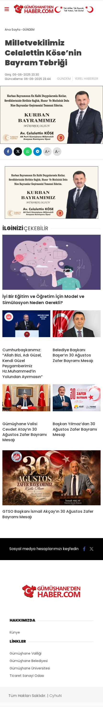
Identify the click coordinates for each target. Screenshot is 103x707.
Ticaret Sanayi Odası (27, 675)
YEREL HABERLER (86, 78)
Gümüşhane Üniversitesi (30, 668)
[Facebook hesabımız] (84, 549)
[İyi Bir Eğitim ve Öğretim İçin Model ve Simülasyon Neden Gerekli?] (51, 262)
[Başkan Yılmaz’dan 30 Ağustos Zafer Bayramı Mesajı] (77, 401)
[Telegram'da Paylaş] (37, 151)
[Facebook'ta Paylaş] (8, 151)
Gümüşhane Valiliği (25, 653)
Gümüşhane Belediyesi (29, 660)
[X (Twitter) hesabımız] (91, 549)
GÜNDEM (64, 78)
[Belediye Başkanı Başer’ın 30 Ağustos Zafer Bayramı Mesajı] (77, 327)
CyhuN (55, 695)
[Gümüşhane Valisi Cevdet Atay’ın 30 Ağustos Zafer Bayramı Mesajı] (26, 401)
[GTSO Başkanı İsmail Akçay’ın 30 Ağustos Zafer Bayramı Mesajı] (51, 478)
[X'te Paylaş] (18, 151)
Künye (15, 632)
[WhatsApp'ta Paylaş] (27, 151)
